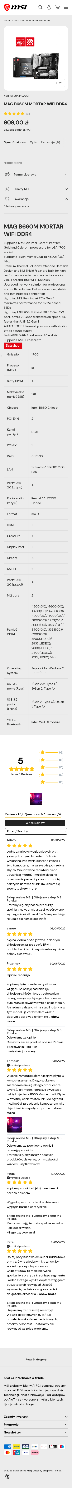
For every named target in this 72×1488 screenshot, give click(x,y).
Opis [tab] (33, 142)
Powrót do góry (36, 1359)
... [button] (26, 888)
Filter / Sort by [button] (17, 831)
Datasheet (13, 345)
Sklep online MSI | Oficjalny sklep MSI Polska (37, 1470)
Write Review (35, 823)
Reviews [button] (14, 814)
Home (7, 20)
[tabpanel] (36, 152)
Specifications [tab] (15, 142)
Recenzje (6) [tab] (50, 142)
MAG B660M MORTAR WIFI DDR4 (32, 20)
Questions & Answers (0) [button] (43, 814)
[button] (57, 7)
